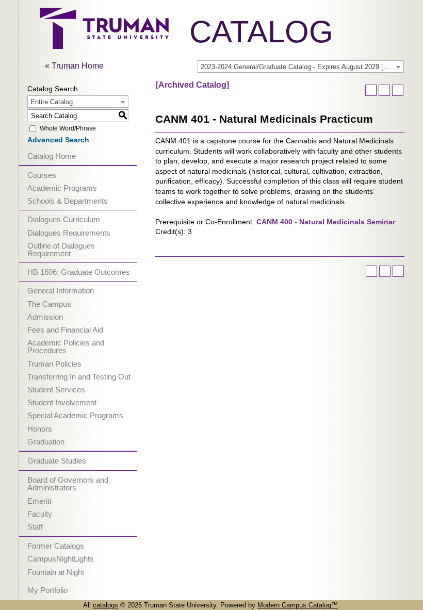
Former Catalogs (55, 545)
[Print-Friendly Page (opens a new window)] (384, 90)
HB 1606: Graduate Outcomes (78, 272)
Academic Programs (62, 188)
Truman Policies (54, 363)
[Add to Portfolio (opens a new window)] (371, 90)
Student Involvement (61, 402)
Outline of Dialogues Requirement (61, 249)
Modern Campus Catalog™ (297, 605)
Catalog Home (51, 156)
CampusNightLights (60, 558)
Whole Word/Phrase (68, 128)
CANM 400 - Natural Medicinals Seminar (325, 222)
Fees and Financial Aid (65, 329)
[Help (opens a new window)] (397, 90)
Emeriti (39, 501)
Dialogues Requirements (68, 232)
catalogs (105, 605)
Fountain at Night (55, 572)
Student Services (56, 389)
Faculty (39, 513)
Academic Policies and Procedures (65, 346)
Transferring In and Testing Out (79, 376)
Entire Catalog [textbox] (51, 102)
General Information (60, 290)
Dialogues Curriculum (63, 219)
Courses (41, 175)
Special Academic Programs (75, 415)
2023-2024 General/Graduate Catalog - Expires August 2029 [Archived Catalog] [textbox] (302, 67)
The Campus (49, 304)
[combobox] (301, 66)
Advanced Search (58, 140)
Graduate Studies (56, 460)
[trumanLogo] (104, 46)
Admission (45, 316)
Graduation (45, 441)
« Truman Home (74, 65)
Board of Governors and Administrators (67, 483)
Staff (35, 526)
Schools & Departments (67, 200)
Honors (39, 428)
